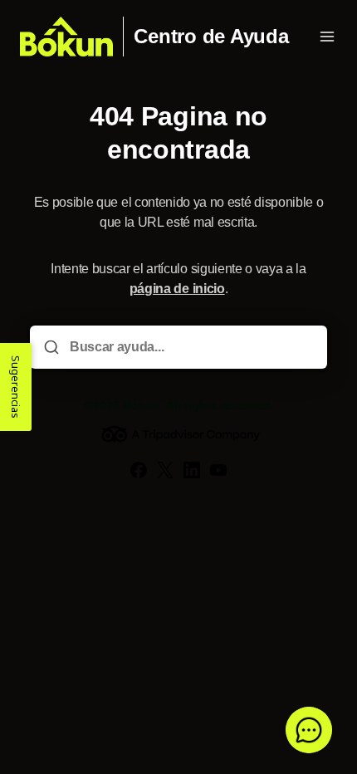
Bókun (141, 405)
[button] (309, 730)
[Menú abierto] (327, 36)
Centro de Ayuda (211, 37)
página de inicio (177, 289)
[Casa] (66, 36)
